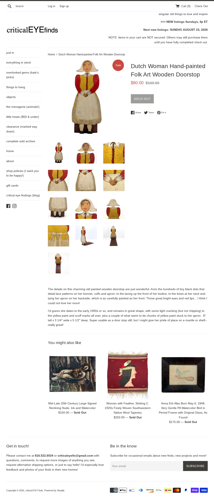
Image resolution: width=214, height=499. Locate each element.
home (10, 151)
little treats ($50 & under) (22, 116)
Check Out (201, 6)
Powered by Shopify (54, 490)
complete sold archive (20, 141)
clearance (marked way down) (21, 129)
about (10, 161)
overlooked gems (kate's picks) (22, 75)
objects (11, 97)
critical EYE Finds (34, 490)
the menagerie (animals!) (22, 106)
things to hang (15, 87)
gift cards (12, 185)
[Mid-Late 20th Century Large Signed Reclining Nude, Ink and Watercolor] (72, 374)
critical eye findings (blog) (23, 195)
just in (10, 52)
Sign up (64, 6)
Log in (51, 6)
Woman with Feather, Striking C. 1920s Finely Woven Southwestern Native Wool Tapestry (128, 408)
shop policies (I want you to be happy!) (22, 173)
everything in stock (18, 62)
